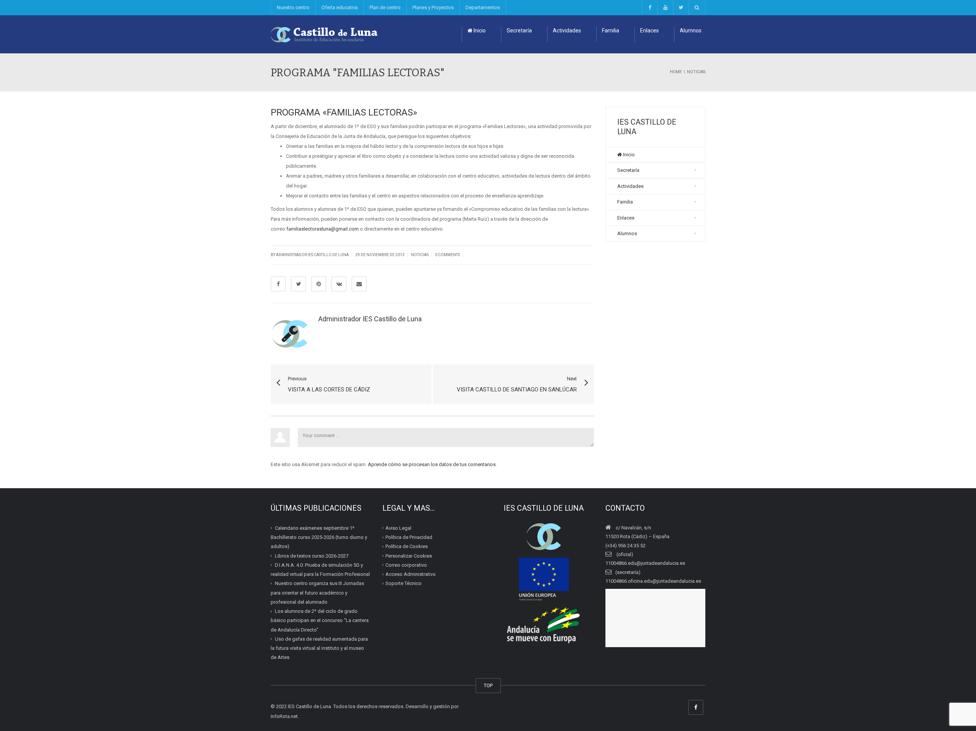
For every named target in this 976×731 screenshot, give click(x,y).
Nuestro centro (293, 7)
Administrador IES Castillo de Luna (312, 255)
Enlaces (649, 30)
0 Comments (447, 255)
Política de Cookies (406, 546)
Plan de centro (385, 7)
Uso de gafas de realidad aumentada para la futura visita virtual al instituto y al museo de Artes (319, 648)
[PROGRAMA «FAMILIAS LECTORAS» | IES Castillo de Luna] (324, 34)
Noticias (420, 255)
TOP (488, 685)
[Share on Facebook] (278, 284)
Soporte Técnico (403, 583)
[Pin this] (318, 284)
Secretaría (519, 30)
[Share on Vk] (339, 284)
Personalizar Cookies (408, 555)
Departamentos (483, 7)
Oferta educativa (339, 7)
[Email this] (359, 284)
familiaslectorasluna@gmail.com (322, 229)
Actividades (567, 30)
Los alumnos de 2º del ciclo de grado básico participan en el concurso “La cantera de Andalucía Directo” (320, 620)
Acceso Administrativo (410, 574)
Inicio (479, 30)
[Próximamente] (665, 7)
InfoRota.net (284, 716)
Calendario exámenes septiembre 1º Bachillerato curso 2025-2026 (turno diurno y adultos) (319, 537)
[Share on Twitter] (298, 284)
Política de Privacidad (408, 537)
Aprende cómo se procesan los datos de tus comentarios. (432, 464)
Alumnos (691, 30)
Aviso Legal (398, 528)
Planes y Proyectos (433, 7)
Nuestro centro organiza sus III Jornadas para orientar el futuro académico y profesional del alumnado (317, 592)
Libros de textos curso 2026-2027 (311, 555)
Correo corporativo (406, 565)
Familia (610, 30)
